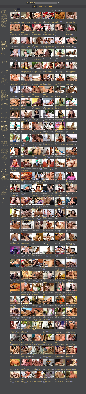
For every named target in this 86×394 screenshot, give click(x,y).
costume (56, 219)
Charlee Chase (3, 142)
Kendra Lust (6, 161)
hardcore (3, 86)
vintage (5, 111)
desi (48, 196)
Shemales (50, 6)
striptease (2, 108)
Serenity (2, 191)
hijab (55, 10)
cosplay (48, 344)
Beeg (2, 15)
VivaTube (5, 45)
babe (2, 58)
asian (25, 22)
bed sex (50, 46)
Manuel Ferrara (5, 169)
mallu (41, 10)
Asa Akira (5, 130)
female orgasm (4, 80)
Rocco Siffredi (5, 184)
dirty (23, 182)
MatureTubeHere (12, 45)
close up (22, 72)
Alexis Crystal (4, 120)
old (2, 99)
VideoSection (4, 44)
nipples (4, 98)
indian (55, 22)
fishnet (48, 84)
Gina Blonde (3, 151)
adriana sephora (24, 170)
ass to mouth (16, 34)
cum (1, 72)
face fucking (6, 78)
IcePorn (2, 25)
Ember (6, 147)
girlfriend (27, 282)
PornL (4, 36)
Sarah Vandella (3, 188)
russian (7, 105)
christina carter (27, 171)
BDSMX (7, 14)
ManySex (6, 29)
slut (1, 106)
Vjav (1, 46)
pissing (19, 344)
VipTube (2, 45)
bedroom (11, 121)
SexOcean (6, 38)
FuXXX (6, 20)
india (38, 10)
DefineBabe (3, 16)
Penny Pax (5, 180)
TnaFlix (5, 41)
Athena (3, 132)
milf (7, 95)
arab (48, 71)
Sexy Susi (4, 191)
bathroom (28, 269)
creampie (2, 71)
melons (5, 95)
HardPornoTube (3, 21)
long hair (4, 92)
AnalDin (6, 13)
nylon (26, 319)
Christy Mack (2, 144)
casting (30, 71)
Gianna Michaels (5, 150)
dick (4, 75)
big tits (2, 63)
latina (4, 90)
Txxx (5, 42)
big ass (7, 60)
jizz (1, 89)
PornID (2, 36)
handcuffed (35, 269)
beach (59, 344)
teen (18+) (5, 109)
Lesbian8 (5, 27)
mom (2, 97)
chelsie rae (48, 356)
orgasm (7, 99)
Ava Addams (5, 133)
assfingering (40, 95)
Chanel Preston (4, 141)
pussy (4, 103)
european (2, 78)
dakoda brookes (37, 357)
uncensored (2, 111)
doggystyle (3, 76)
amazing (71, 331)
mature (2, 95)
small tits (4, 106)
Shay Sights (4, 193)
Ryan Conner (2, 185)
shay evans (70, 10)
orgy (1, 100)
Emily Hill (2, 148)
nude (6, 98)
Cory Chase (3, 145)
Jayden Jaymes (3, 154)
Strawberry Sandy (5, 195)
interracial (2, 88)
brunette (3, 68)
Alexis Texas (5, 122)
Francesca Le (6, 149)
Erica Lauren (6, 148)
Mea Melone (7, 170)
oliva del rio (61, 318)
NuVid (2, 33)
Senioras (2, 38)
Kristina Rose (5, 163)
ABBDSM (2, 11)
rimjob (7, 104)
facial (1, 79)
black (5, 63)
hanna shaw (24, 319)
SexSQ (2, 39)
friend (7, 82)
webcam (2, 112)
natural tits (4, 97)
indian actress (44, 10)
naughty (2, 98)
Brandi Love (3, 136)
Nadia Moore (4, 176)
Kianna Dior (2, 162)
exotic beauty (19, 10)
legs (6, 90)
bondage (16, 22)
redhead (2, 104)
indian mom (25, 10)
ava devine (36, 22)
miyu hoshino (15, 319)
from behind (38, 157)
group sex (11, 256)
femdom (2, 81)
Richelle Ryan (3, 183)
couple (4, 70)
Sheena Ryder (3, 194)
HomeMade (5, 24)
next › (17, 385)
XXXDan (3, 48)
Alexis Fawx (3, 121)
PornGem (2, 35)
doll (21, 145)
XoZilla (3, 47)
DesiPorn (6, 16)
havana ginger (39, 320)
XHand (7, 46)
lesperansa (39, 344)
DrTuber (2, 17)
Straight (34, 6)
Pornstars (40, 6)
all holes (35, 34)
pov (6, 102)
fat (8, 79)
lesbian (2, 91)
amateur (3, 55)
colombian (18, 243)
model (66, 294)
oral (4, 99)
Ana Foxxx (2, 125)
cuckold (6, 71)
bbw (40, 22)
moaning (6, 96)
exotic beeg (35, 10)
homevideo (28, 194)
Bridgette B (5, 137)
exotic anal (52, 10)
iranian (27, 182)
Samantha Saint (3, 186)
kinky (4, 89)
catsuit (67, 34)
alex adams (46, 219)
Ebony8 (5, 17)
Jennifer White (3, 155)
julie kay (16, 269)
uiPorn (2, 43)
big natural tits (5, 62)
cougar (2, 70)
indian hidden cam (30, 10)
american (23, 46)
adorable (35, 231)
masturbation (3, 94)
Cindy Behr (6, 144)
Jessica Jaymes (3, 156)
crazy (39, 319)
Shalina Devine (4, 192)
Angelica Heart (6, 126)
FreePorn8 (3, 20)
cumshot (2, 73)
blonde (2, 65)
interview (59, 244)
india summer (74, 332)
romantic (2, 105)
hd (5, 86)
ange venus (35, 145)
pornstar (3, 102)
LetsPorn (2, 29)
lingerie (2, 92)
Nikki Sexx (4, 178)
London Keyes (3, 168)
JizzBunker (3, 26)
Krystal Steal (3, 164)
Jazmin (7, 154)
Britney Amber (3, 138)
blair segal (35, 381)
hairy (1, 84)
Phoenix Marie (3, 181)
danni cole (58, 10)
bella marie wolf (60, 269)
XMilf (1, 47)
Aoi (4, 129)
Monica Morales (3, 174)
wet (4, 112)
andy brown (59, 381)
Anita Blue (2, 129)
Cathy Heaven (6, 140)
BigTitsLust (5, 15)
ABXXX (5, 12)
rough (4, 105)
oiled (1, 99)
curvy (3, 74)
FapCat (5, 18)
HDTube (2, 23)
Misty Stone (4, 173)
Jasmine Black (3, 153)
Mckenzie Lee (3, 170)
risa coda (71, 294)
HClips (7, 21)
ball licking (14, 120)
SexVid (7, 39)
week (24, 9)
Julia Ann (6, 158)
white (6, 112)
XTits (6, 47)
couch (47, 157)
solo (1, 107)
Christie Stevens (5, 143)
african (12, 34)
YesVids (2, 50)
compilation (4, 69)
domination (69, 34)
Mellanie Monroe (3, 172)
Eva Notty (2, 149)
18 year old (2, 54)
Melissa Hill (3, 171)
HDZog (5, 23)
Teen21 (2, 41)
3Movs (4, 10)
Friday (1, 150)
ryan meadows (17, 332)
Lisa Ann (4, 167)
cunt (1, 74)
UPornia (4, 43)
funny (1, 83)
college (2, 69)
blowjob (6, 65)
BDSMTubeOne (3, 14)
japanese (5, 88)
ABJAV (5, 11)
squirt (3, 107)
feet (1, 80)
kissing (7, 89)
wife (8, 112)
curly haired (49, 244)
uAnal (7, 42)
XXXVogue (3, 49)
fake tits (4, 79)
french (5, 82)
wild (1, 113)
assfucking (71, 22)
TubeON (2, 42)
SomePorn (2, 40)
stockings (6, 107)
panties (6, 100)
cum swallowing (59, 382)
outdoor (3, 100)
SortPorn (6, 40)
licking (5, 91)
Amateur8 (3, 13)
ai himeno (68, 306)
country (47, 196)
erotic (59, 21)
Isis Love (5, 152)
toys (8, 110)
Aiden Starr (4, 118)
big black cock (3, 61)
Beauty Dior (3, 135)
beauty (4, 60)
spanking (33, 331)
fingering (2, 82)
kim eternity (63, 306)
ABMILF (2, 12)
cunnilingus (6, 73)
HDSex (4, 22)
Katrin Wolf (2, 161)
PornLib (7, 36)
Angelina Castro (3, 127)
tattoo (2, 109)
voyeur (63, 344)
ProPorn (6, 37)
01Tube (2, 10)
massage (2, 93)
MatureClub (3, 30)
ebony (6, 77)
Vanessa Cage (6, 202)
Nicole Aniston (3, 177)
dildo (6, 75)
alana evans (57, 332)
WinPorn (4, 46)
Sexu (4, 39)
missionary (3, 96)
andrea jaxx (23, 356)
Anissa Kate (5, 128)
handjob (4, 84)
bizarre (41, 34)
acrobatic (35, 182)
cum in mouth (5, 72)
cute (5, 74)
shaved (57, 96)
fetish (4, 81)
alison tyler (57, 294)
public (2, 103)
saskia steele (45, 306)
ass (27, 22)
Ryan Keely (7, 185)
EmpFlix (2, 18)
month (21, 9)
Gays (45, 6)
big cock (48, 22)
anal (2, 57)
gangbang (4, 83)
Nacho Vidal (5, 175)
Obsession (4, 179)
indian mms (48, 10)
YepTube (7, 49)
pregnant (47, 282)
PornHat (5, 35)
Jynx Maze (2, 159)
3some (5, 54)
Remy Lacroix (4, 182)
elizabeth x (37, 306)
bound (44, 47)
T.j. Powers (5, 198)
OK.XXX (5, 33)
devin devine (25, 120)
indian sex (62, 10)
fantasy (6, 79)
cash (28, 71)
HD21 (2, 22)
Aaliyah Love (3, 117)
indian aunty (66, 10)
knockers (2, 90)
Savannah (5, 189)
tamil (22, 10)
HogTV (2, 24)
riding (5, 104)
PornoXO (2, 37)
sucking (5, 108)
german (7, 83)
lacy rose (75, 369)
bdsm (1, 60)
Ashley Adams (3, 131)
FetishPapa (3, 19)
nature (8, 97)
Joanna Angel (5, 157)
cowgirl (7, 70)
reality (7, 103)
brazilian (33, 146)
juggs (3, 89)
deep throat (24, 60)
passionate (44, 158)
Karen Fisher (5, 160)
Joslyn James (3, 158)
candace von (48, 369)
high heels (11, 356)
